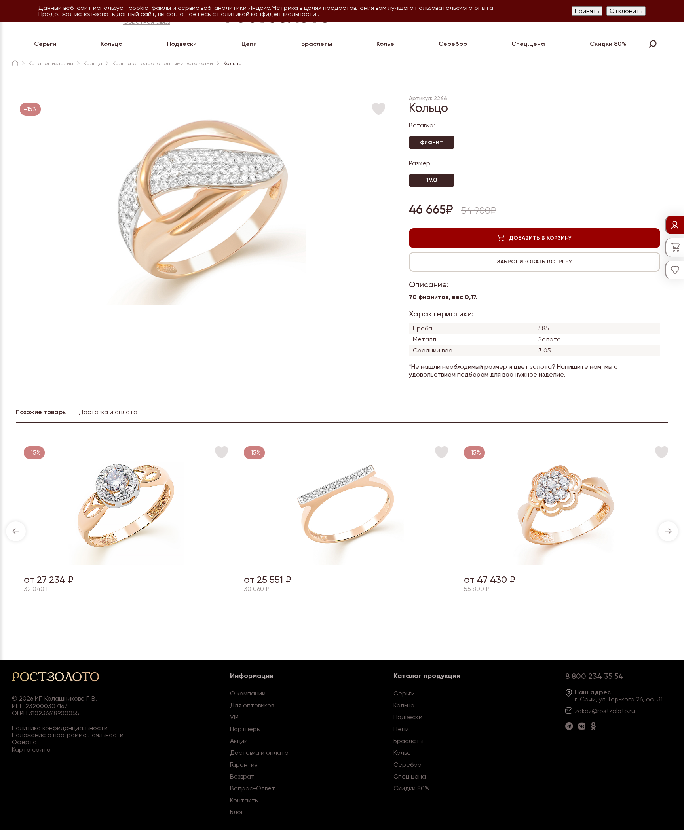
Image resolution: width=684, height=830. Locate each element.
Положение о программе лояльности (68, 735)
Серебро (453, 43)
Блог (236, 812)
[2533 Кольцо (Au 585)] (566, 563)
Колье (385, 43)
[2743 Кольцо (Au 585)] (346, 563)
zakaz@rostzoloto (601, 710)
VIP (234, 717)
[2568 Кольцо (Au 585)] (126, 563)
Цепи (249, 43)
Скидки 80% (608, 43)
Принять (587, 11)
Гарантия (244, 764)
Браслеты (316, 43)
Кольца (112, 43)
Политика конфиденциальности (60, 727)
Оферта (24, 742)
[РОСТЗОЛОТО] (15, 63)
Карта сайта (31, 749)
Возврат (242, 776)
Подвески (182, 43)
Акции (239, 741)
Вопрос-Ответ (252, 788)
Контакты (244, 800)
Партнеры (245, 729)
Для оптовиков (252, 705)
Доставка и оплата (259, 752)
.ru (631, 710)
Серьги (45, 43)
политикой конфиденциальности (267, 14)
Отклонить (626, 11)
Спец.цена (528, 43)
